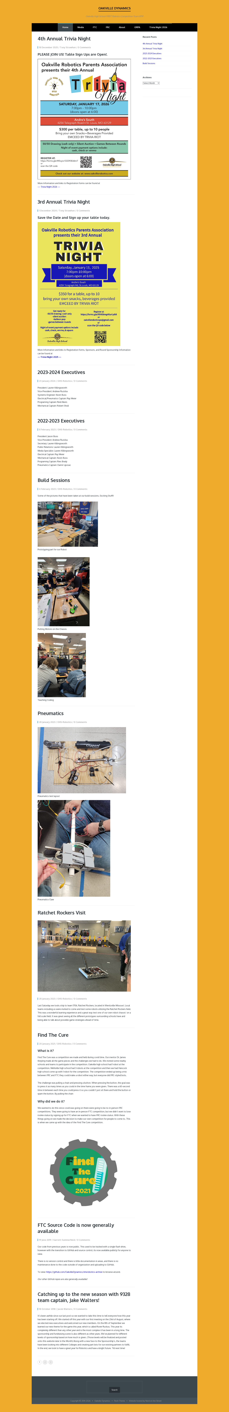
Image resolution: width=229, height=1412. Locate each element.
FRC (108, 27)
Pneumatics (51, 713)
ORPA (137, 27)
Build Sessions (54, 480)
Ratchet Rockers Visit (62, 912)
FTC (95, 27)
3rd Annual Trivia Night (64, 202)
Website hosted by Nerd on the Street (145, 1401)
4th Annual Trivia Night (64, 38)
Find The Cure (53, 1035)
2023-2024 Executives (61, 372)
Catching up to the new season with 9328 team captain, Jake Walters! (84, 1297)
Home (65, 27)
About (122, 27)
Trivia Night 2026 (158, 27)
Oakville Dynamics (114, 8)
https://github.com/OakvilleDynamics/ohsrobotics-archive (74, 1272)
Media (81, 27)
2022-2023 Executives (61, 421)
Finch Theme (119, 1401)
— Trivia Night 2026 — (49, 186)
